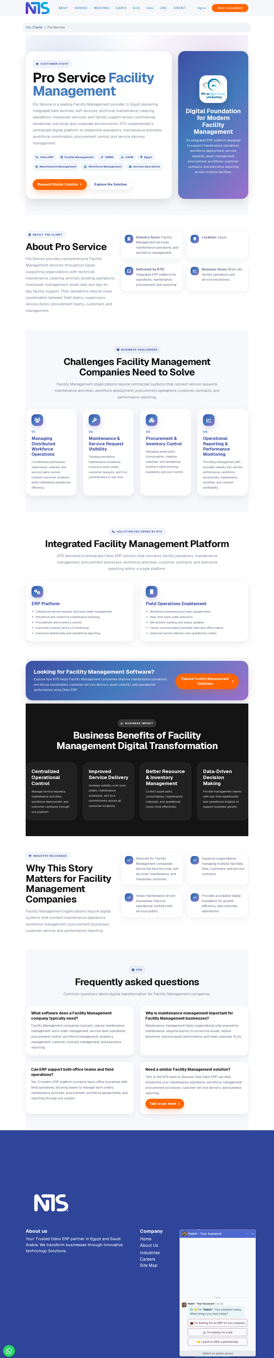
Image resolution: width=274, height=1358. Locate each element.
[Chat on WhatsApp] (9, 1351)
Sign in (201, 8)
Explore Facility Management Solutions (205, 681)
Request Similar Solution (58, 184)
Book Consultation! (230, 8)
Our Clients (34, 27)
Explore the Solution (110, 184)
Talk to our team (163, 1104)
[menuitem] (63, 8)
